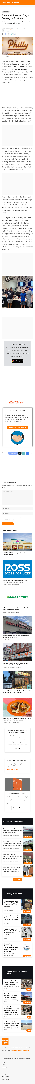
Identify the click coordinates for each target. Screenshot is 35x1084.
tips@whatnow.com (12, 769)
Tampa (29, 1030)
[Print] (14, 34)
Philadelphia (27, 911)
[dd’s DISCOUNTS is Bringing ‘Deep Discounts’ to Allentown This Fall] (17, 542)
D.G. (11, 30)
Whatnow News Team (16, 667)
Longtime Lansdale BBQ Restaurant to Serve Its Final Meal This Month (11, 917)
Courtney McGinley (15, 557)
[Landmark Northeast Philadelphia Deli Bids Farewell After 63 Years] (17, 625)
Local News (28, 836)
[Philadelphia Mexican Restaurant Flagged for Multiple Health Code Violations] (28, 858)
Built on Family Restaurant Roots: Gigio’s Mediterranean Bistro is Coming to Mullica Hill (11, 947)
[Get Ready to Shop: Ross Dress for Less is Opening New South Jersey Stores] (17, 569)
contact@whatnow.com (20, 1050)
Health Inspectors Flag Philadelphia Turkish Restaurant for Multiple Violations (12, 830)
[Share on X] (8, 34)
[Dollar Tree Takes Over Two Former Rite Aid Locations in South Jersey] (17, 597)
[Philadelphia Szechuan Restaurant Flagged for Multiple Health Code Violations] (17, 680)
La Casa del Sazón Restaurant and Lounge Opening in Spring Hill (11, 1023)
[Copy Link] (11, 34)
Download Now (17, 807)
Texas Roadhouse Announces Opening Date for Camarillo (10, 995)
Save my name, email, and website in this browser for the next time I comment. (18, 518)
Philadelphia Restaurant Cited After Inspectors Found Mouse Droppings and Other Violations (12, 843)
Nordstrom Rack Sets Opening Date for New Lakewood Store (11, 982)
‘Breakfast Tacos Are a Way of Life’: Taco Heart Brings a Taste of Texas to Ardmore (17, 719)
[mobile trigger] (33, 3)
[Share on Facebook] (5, 34)
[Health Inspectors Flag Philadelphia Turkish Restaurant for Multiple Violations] (28, 832)
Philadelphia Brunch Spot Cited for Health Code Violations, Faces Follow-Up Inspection (12, 869)
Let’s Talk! (17, 748)
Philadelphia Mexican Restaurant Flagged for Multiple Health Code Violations (12, 856)
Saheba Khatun (14, 639)
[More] (17, 34)
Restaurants (6, 11)
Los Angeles (27, 1002)
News (29, 1017)
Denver (29, 989)
